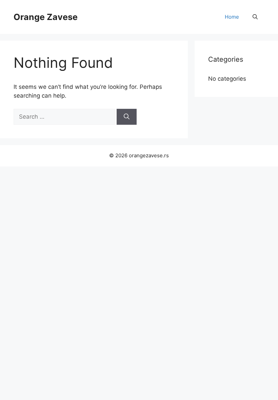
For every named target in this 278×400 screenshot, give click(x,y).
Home (232, 17)
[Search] (127, 117)
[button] (255, 17)
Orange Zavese (46, 17)
